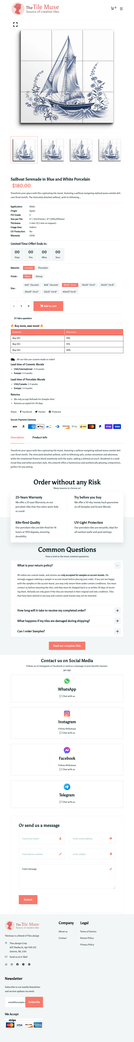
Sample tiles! (48, 399)
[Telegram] (23, 964)
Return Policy (87, 938)
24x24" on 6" (89, 285)
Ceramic (29, 267)
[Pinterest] (29, 964)
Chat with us (68, 732)
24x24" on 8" (108, 285)
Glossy (39, 276)
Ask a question (24, 318)
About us (63, 931)
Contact (63, 938)
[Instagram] (11, 964)
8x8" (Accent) (51, 285)
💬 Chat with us (67, 696)
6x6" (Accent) (32, 285)
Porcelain (43, 267)
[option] (67, 76)
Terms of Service (88, 931)
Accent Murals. (103, 506)
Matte (28, 276)
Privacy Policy (87, 944)
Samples (85, 506)
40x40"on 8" (69, 291)
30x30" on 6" (32, 291)
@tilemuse (71, 728)
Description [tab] (17, 437)
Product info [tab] (39, 437)
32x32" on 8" (50, 291)
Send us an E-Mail (18, 957)
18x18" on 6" (70, 285)
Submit (28, 899)
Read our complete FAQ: (67, 645)
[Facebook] (17, 964)
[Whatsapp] (6, 964)
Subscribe (34, 1002)
